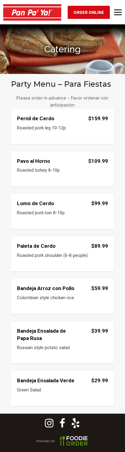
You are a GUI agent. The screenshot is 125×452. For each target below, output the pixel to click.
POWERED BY (46, 441)
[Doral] (75, 425)
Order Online (88, 12)
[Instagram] (49, 425)
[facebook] (62, 425)
